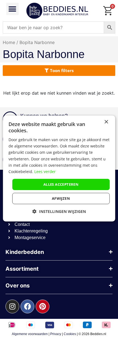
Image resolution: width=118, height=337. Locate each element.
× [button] (106, 122)
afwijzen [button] (61, 198)
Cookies (70, 334)
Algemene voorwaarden (30, 334)
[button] (12, 9)
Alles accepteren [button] (60, 184)
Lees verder (45, 171)
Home (9, 42)
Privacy (55, 334)
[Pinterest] (42, 306)
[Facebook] (27, 306)
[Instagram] (12, 306)
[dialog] (59, 169)
